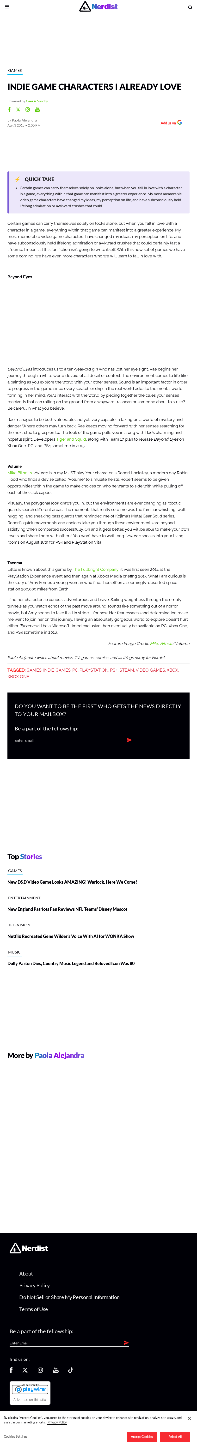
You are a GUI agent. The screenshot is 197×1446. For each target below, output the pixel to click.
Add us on (167, 123)
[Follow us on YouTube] (56, 1372)
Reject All (175, 1437)
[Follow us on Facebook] (11, 1372)
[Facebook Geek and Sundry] (9, 110)
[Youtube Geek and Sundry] (37, 110)
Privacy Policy (34, 1285)
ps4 (114, 670)
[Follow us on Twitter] (25, 1372)
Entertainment (24, 897)
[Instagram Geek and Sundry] (27, 110)
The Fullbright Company (95, 569)
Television (19, 925)
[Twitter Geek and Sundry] (18, 110)
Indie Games (57, 670)
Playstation (94, 670)
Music (14, 952)
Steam (126, 670)
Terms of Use (33, 1309)
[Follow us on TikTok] (70, 1372)
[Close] (189, 1418)
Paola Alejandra (24, 120)
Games (15, 70)
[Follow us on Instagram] (40, 1372)
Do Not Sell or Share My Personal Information (69, 1297)
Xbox (172, 670)
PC (75, 670)
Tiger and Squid (71, 439)
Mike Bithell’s (20, 473)
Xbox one (18, 676)
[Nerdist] (98, 7)
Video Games (150, 670)
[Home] (29, 1252)
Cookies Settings (15, 1436)
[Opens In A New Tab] (30, 1389)
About (26, 1273)
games (34, 670)
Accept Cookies (142, 1437)
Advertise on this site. (30, 1400)
